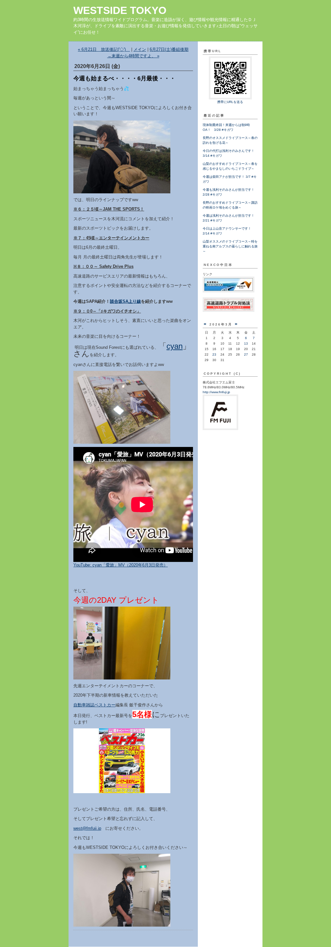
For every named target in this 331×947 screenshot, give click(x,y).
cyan (174, 346)
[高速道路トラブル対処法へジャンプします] (228, 311)
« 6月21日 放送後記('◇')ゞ (104, 49)
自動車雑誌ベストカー (94, 704)
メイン (139, 49)
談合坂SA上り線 (125, 301)
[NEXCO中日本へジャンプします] (228, 291)
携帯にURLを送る (230, 102)
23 (214, 354)
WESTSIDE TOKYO (119, 10)
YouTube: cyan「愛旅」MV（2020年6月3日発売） (120, 565)
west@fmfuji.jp (87, 828)
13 (246, 343)
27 (246, 354)
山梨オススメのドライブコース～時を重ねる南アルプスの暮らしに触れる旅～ (230, 246)
